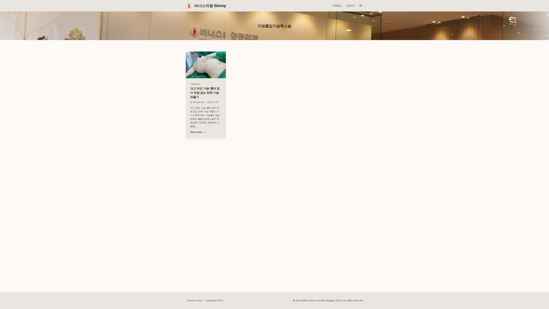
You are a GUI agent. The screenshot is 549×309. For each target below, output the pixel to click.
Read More (197, 132)
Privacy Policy (194, 300)
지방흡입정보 (195, 84)
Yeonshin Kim (198, 102)
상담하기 (350, 5)
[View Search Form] (360, 5)
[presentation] (206, 65)
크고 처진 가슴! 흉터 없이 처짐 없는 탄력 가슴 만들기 (205, 93)
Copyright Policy (214, 300)
